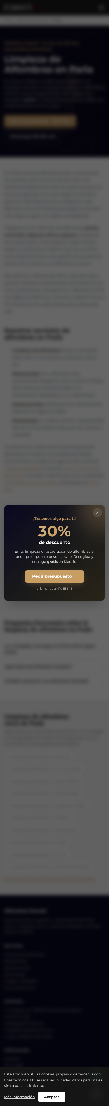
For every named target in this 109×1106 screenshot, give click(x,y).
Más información (19, 1097)
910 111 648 (64, 588)
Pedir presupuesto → (54, 576)
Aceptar (51, 1097)
